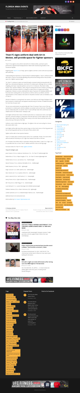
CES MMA (67, 161)
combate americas (60, 163)
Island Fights (59, 136)
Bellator (58, 126)
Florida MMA (58, 172)
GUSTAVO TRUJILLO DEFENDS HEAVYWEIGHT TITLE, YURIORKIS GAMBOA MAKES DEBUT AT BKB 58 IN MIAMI (37, 226)
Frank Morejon (42, 390)
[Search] (72, 18)
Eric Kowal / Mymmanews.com (22, 199)
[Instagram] (68, 2)
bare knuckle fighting (60, 158)
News (23, 259)
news (64, 184)
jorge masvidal (66, 177)
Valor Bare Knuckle (68, 205)
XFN (57, 149)
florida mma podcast (60, 175)
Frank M (9, 60)
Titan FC (58, 144)
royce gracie (58, 191)
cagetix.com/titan (27, 146)
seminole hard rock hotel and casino (64, 195)
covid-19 (65, 165)
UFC (57, 145)
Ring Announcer (60, 141)
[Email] (73, 2)
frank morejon (70, 175)
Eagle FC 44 (58, 168)
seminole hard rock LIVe (61, 198)
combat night (59, 165)
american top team (68, 156)
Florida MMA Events (17, 6)
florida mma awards (67, 172)
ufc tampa (69, 202)
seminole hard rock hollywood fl (63, 193)
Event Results (60, 131)
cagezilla (61, 161)
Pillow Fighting (65, 186)
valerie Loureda (59, 205)
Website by (36, 390)
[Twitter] (56, 30)
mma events (70, 182)
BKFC (57, 161)
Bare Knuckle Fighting (27, 222)
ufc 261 (64, 202)
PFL (57, 139)
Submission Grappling (62, 142)
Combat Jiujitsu (60, 128)
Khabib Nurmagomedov (61, 182)
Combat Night (60, 129)
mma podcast (59, 184)
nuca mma (69, 184)
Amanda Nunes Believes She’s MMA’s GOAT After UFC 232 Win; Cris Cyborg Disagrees (33, 305)
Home (9, 18)
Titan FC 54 (16, 70)
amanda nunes (59, 156)
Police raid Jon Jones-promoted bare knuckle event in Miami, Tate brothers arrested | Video (37, 246)
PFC (56, 186)
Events (58, 133)
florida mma (59, 134)
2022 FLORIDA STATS (31, 18)
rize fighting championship (62, 188)
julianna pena (59, 179)
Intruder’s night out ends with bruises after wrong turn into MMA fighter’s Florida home (37, 262)
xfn (68, 209)
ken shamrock (66, 179)
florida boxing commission (62, 170)
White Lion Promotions (61, 209)
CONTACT (43, 18)
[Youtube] (71, 2)
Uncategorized (60, 147)
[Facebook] (66, 2)
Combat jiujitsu (69, 163)
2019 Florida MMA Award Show (21, 21)
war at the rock (59, 207)
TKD (57, 202)
